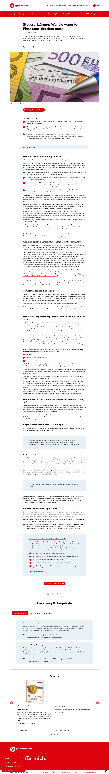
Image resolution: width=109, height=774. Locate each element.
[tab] (51, 734)
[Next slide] (97, 702)
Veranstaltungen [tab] (35, 613)
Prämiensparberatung (31, 623)
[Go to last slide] (11, 702)
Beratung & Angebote (32, 110)
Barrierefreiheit (66, 772)
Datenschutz (55, 772)
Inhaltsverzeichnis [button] (29, 147)
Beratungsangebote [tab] (20, 613)
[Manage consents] (106, 771)
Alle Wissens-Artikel (53, 583)
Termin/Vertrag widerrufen (89, 772)
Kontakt (76, 772)
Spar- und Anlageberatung (33, 645)
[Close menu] (23, 757)
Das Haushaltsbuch (62, 707)
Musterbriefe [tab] (48, 613)
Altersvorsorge (22, 709)
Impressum (45, 772)
